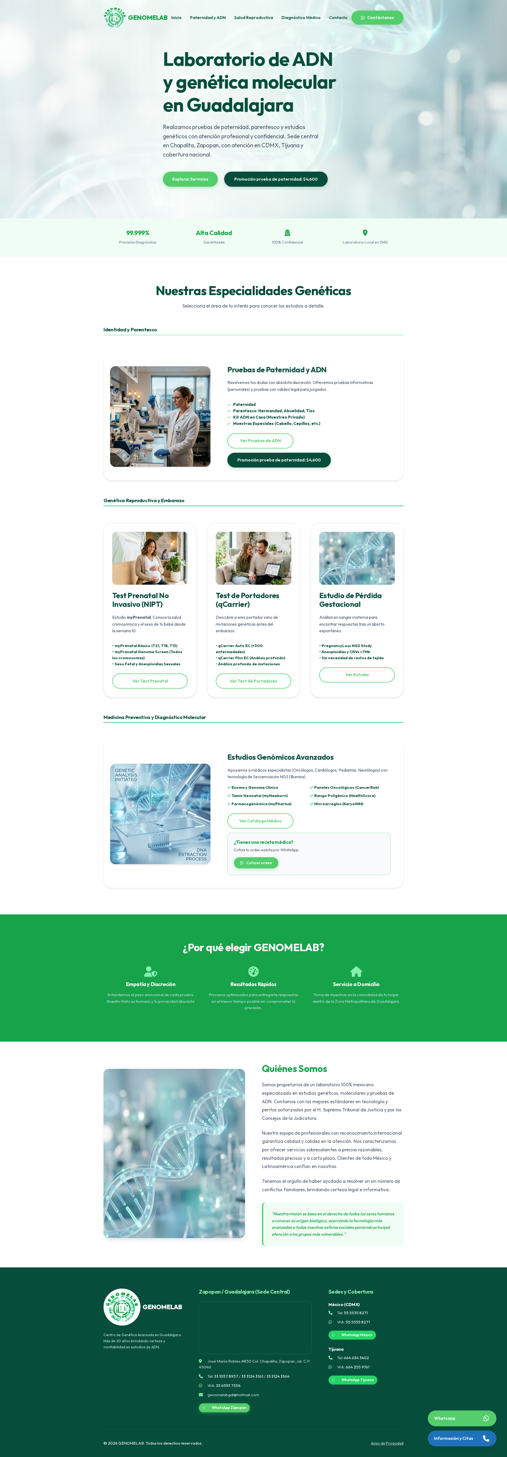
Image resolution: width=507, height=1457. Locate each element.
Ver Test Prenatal (150, 681)
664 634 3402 (356, 1357)
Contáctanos (380, 17)
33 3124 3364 (277, 1376)
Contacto (338, 17)
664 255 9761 (357, 1366)
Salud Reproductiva (253, 17)
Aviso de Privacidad (387, 1443)
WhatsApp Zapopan (229, 1407)
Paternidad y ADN (208, 17)
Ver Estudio (357, 674)
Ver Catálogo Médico (260, 820)
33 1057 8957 (226, 1376)
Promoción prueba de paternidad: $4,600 (276, 179)
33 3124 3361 (252, 1376)
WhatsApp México (357, 1334)
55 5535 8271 (356, 1312)
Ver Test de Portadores (253, 681)
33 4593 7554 (228, 1385)
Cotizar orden (259, 862)
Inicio (176, 17)
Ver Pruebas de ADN (260, 440)
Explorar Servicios (190, 179)
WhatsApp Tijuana (357, 1379)
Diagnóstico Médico (301, 17)
